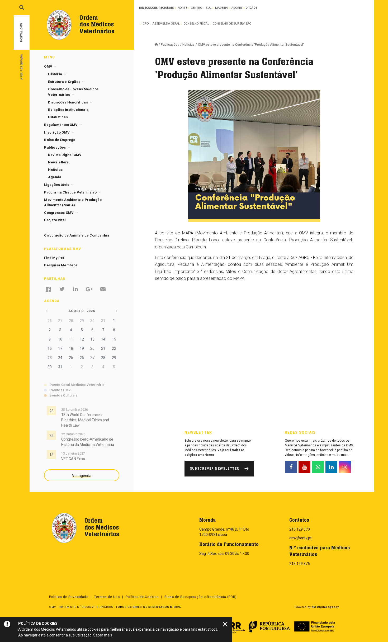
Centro (196, 8)
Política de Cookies (142, 597)
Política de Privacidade (68, 597)
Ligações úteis (56, 185)
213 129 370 (299, 529)
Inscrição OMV (57, 132)
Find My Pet (54, 258)
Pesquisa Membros (60, 265)
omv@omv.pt (300, 538)
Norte (182, 8)
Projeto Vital (55, 220)
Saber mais (102, 635)
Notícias (188, 44)
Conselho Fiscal (196, 23)
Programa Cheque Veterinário (70, 192)
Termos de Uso (107, 597)
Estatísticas (58, 117)
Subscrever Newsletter (214, 468)
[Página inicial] (158, 45)
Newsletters (58, 162)
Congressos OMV (59, 213)
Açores (237, 8)
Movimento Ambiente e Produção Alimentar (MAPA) (73, 202)
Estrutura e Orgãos (64, 82)
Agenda (54, 177)
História (55, 74)
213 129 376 (299, 563)
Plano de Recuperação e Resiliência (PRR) (200, 597)
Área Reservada (21, 66)
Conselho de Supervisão (232, 23)
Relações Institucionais (68, 110)
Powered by (317, 607)
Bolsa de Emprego (59, 140)
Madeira (221, 8)
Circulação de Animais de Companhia (76, 235)
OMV (48, 66)
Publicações (170, 44)
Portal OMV (21, 32)
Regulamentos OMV (61, 125)
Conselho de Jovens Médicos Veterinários (73, 92)
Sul (208, 8)
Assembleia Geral (166, 23)
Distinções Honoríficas (68, 102)
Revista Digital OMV (65, 155)
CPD (146, 23)
